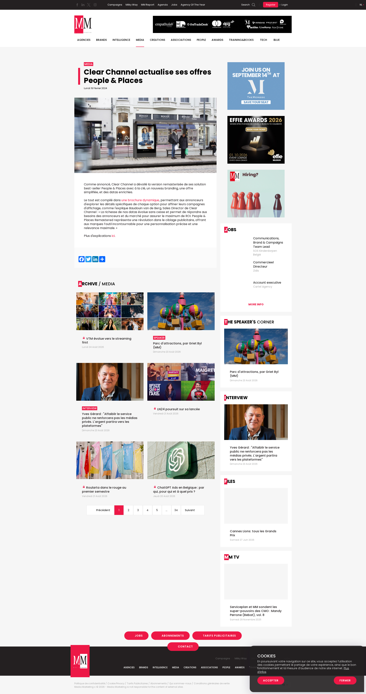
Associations (181, 40)
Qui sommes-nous (180, 683)
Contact (185, 646)
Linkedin (83, 5)
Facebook (77, 5)
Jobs (174, 4)
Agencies (83, 40)
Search (245, 4)
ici (113, 236)
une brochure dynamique (140, 200)
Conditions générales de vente (212, 683)
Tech (263, 40)
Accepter (271, 680)
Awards (217, 40)
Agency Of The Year (193, 4)
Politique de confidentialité (89, 683)
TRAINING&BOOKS (241, 40)
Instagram (95, 5)
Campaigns (115, 4)
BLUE (277, 40)
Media (140, 40)
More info (256, 304)
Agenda (163, 4)
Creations (157, 40)
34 (176, 510)
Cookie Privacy (116, 683)
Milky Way (132, 4)
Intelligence (121, 40)
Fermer (345, 680)
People (201, 40)
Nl (361, 4)
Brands (101, 40)
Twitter (89, 5)
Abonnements (173, 636)
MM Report (147, 4)
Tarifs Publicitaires (219, 636)
